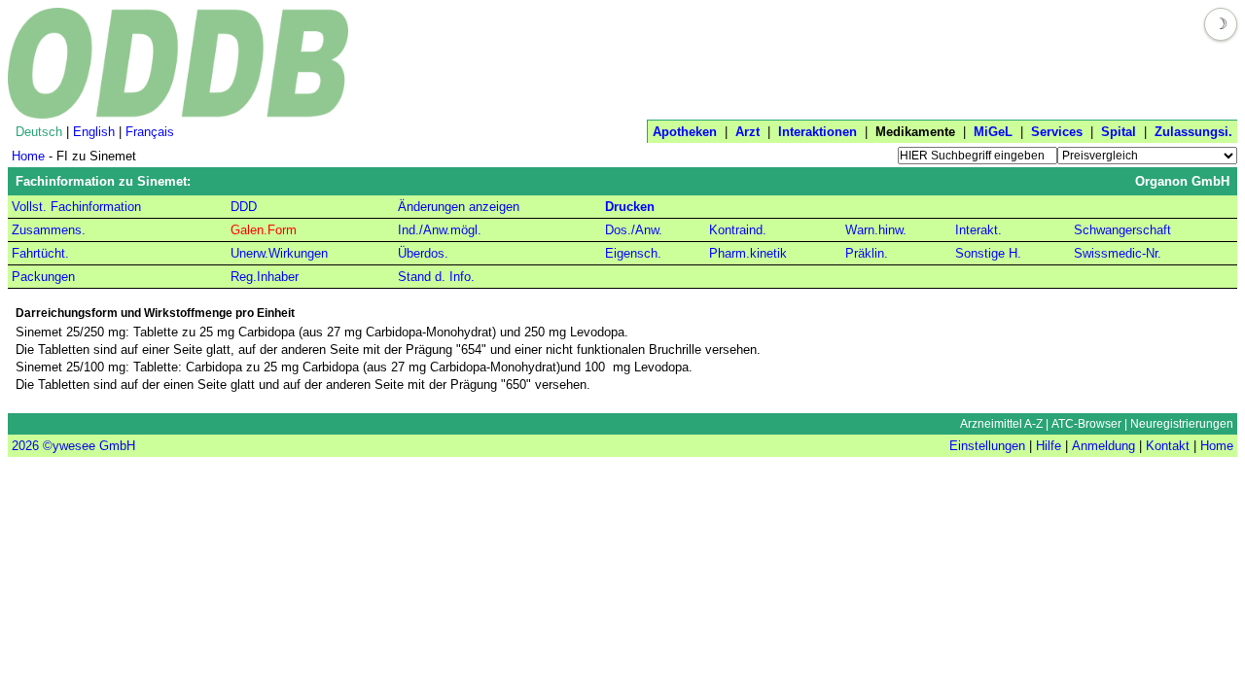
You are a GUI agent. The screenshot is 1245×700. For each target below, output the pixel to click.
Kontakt (1168, 445)
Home (28, 156)
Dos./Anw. (633, 230)
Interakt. (978, 230)
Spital (1118, 131)
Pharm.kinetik (748, 253)
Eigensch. (633, 253)
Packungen (43, 276)
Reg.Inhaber (265, 276)
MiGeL (993, 131)
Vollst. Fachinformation (76, 206)
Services (1057, 131)
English (94, 131)
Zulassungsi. (1193, 131)
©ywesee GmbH (87, 445)
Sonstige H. (988, 253)
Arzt (747, 131)
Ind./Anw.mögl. (439, 230)
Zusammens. (49, 230)
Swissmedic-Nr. (1117, 253)
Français (149, 131)
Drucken (630, 206)
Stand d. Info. (436, 276)
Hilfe (1048, 445)
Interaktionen (817, 131)
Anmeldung (1103, 445)
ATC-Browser (1086, 424)
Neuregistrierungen (1181, 424)
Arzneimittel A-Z (1001, 424)
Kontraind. (737, 230)
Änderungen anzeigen (458, 206)
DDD (244, 206)
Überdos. (423, 253)
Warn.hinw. (876, 230)
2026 (25, 445)
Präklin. (866, 253)
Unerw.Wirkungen (279, 253)
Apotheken (685, 131)
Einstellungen (987, 445)
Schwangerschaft (1122, 230)
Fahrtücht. (40, 253)
